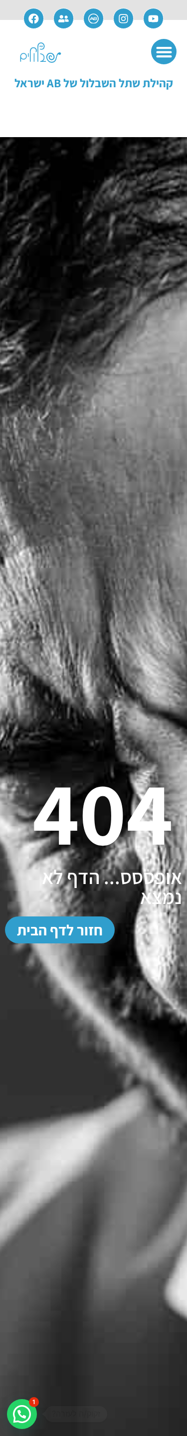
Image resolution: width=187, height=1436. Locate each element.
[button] (164, 51)
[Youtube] (153, 18)
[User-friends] (63, 18)
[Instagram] (123, 18)
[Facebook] (33, 18)
